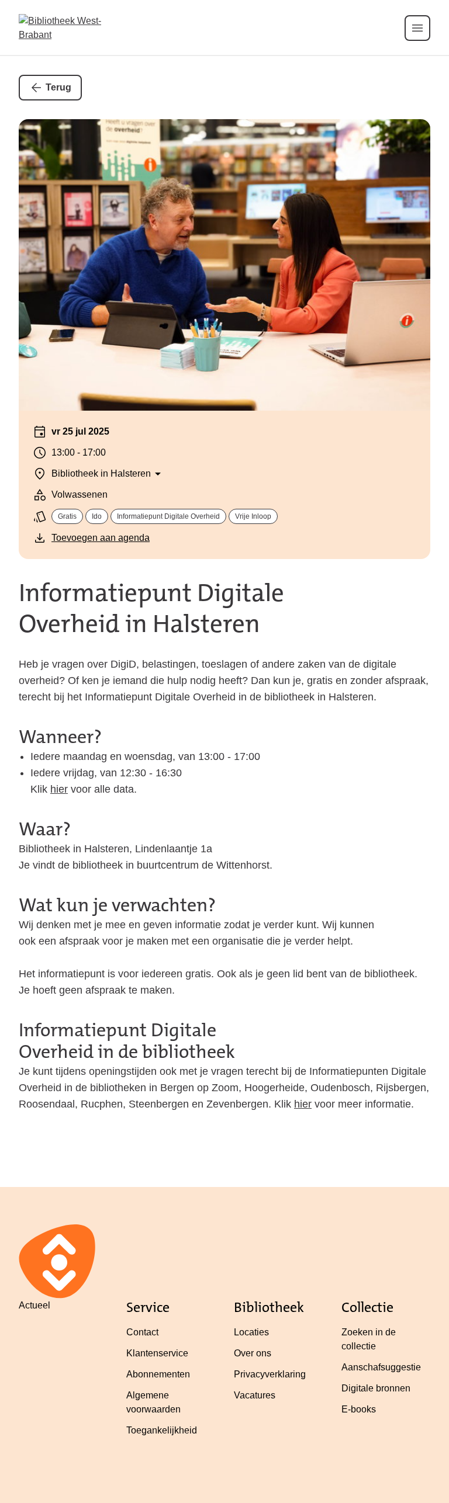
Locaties (251, 1332)
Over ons (252, 1353)
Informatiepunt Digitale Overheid (168, 516)
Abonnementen (158, 1374)
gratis (67, 516)
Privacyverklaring (270, 1374)
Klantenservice (157, 1353)
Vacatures (254, 1395)
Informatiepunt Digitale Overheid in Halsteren (151, 608)
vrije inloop (253, 516)
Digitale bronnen (375, 1388)
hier (59, 789)
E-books (358, 1409)
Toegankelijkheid (161, 1430)
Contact (142, 1332)
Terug (58, 87)
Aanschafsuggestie (381, 1367)
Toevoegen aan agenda (100, 538)
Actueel (34, 1305)
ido (97, 516)
